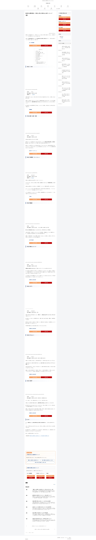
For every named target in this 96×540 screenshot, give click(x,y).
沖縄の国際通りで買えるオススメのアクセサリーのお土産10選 (66, 53)
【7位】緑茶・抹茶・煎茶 (39, 52)
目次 (39, 49)
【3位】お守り (38, 57)
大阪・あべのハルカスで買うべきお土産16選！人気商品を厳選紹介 (66, 89)
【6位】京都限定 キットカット (40, 53)
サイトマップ (66, 537)
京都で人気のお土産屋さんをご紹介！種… (40, 462)
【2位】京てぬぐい (38, 58)
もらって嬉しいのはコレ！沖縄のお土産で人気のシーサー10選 (66, 95)
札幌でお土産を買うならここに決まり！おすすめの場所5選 (66, 83)
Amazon (33, 94)
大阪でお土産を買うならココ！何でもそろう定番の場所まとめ (66, 59)
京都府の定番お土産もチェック (41, 63)
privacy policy (62, 537)
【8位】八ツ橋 (38, 51)
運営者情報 (58, 537)
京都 (26, 482)
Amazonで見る (35, 45)
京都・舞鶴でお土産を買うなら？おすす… (47, 460)
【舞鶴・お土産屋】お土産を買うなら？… (33, 460)
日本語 (62, 37)
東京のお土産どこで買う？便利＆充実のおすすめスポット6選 (66, 101)
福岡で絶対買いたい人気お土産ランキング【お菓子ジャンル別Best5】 (66, 65)
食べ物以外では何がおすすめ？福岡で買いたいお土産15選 (66, 71)
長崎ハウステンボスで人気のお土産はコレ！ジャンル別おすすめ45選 (66, 77)
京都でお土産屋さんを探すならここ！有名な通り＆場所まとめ (39, 435)
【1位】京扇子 (38, 59)
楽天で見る (46, 45)
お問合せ (70, 537)
